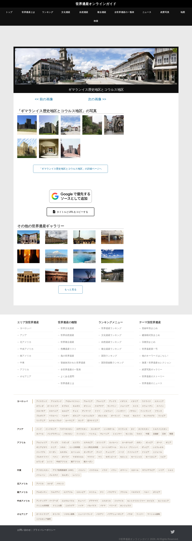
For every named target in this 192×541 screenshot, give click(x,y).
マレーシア (104, 434)
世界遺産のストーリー (153, 376)
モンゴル (129, 434)
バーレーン (40, 475)
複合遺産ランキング (111, 349)
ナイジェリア (133, 452)
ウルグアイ (55, 492)
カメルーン (113, 442)
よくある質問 (67, 376)
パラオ (130, 514)
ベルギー (65, 416)
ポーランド (115, 416)
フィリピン (80, 434)
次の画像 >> (97, 99)
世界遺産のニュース (152, 383)
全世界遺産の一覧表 (124, 12)
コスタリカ (106, 501)
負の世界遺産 (67, 355)
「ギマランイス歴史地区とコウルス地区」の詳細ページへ (70, 168)
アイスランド (41, 401)
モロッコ (123, 457)
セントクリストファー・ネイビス (140, 501)
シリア (161, 470)
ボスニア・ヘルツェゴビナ (83, 416)
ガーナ (159, 442)
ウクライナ (146, 401)
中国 (147, 434)
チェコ (75, 411)
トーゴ (121, 452)
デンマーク (86, 411)
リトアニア (40, 420)
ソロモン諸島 (69, 514)
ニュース (146, 12)
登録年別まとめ (150, 328)
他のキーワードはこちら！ (155, 355)
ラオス (139, 434)
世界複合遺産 (67, 342)
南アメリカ (25, 355)
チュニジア (110, 452)
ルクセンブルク (55, 420)
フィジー (140, 514)
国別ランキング (109, 355)
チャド (99, 452)
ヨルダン (65, 475)
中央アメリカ (26, 349)
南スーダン (88, 462)
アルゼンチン (41, 492)
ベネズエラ (135, 492)
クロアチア (99, 406)
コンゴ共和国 (74, 447)
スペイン (160, 406)
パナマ (102, 506)
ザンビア (145, 447)
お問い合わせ (24, 530)
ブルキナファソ (42, 457)
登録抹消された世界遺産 (73, 362)
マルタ (126, 416)
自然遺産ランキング (111, 342)
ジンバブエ (40, 452)
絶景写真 (164, 12)
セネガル (63, 452)
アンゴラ (54, 442)
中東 (22, 362)
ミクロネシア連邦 (43, 519)
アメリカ (40, 484)
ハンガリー (121, 411)
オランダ (40, 406)
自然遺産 (83, 12)
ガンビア (149, 442)
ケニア (53, 447)
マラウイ (90, 457)
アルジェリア (41, 442)
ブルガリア (40, 416)
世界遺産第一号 (150, 349)
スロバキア (40, 411)
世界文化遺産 (67, 328)
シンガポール (109, 429)
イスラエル (93, 470)
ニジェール (157, 452)
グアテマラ (93, 501)
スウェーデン (147, 406)
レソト (50, 462)
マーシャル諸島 (153, 514)
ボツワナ (65, 457)
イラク (104, 470)
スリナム (92, 492)
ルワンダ (40, 462)
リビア (163, 457)
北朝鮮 (155, 434)
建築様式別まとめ (151, 335)
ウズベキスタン (66, 429)
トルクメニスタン (160, 429)
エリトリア (100, 442)
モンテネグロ (149, 416)
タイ (133, 429)
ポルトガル (102, 416)
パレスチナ (53, 475)
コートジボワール (109, 447)
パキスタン (68, 434)
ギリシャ (87, 406)
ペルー (146, 492)
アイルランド (56, 401)
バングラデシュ (53, 434)
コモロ (62, 447)
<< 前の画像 (44, 99)
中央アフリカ (61, 462)
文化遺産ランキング (111, 335)
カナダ (50, 484)
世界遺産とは (28, 12)
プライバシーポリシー (44, 530)
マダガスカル (78, 457)
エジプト (76, 442)
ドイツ (97, 411)
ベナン (55, 457)
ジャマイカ (118, 501)
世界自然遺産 (67, 335)
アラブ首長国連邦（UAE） (64, 470)
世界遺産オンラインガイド (96, 4)
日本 (164, 434)
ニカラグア (69, 506)
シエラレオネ (158, 447)
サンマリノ (111, 406)
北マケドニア (92, 420)
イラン (114, 470)
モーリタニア (151, 457)
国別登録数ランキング (112, 362)
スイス (135, 406)
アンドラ (112, 401)
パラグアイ (111, 492)
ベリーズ (112, 506)
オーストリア (52, 406)
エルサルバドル (68, 501)
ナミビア (145, 452)
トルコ (170, 470)
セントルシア (163, 501)
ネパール (40, 434)
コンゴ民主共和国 (91, 447)
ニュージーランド (85, 514)
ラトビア (161, 416)
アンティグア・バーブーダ (47, 501)
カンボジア (95, 429)
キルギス (76, 406)
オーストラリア (42, 514)
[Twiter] (173, 532)
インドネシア (50, 429)
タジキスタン (143, 429)
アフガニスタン (42, 470)
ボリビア (156, 492)
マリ (100, 457)
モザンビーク (111, 457)
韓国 (171, 434)
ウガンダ (65, 442)
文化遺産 (65, 12)
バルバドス (91, 506)
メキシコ (60, 484)
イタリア (134, 401)
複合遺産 (101, 12)
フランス (158, 411)
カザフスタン (81, 429)
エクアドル (68, 492)
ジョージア (124, 406)
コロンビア (80, 492)
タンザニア (88, 452)
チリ (102, 492)
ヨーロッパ (25, 328)
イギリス (123, 401)
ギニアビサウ (41, 447)
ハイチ (81, 506)
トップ (9, 12)
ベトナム (92, 434)
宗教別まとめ (148, 342)
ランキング (47, 12)
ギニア (168, 442)
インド (39, 429)
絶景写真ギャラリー (152, 369)
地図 (183, 12)
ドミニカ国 (57, 506)
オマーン (124, 470)
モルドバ (136, 416)
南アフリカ (75, 462)
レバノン (76, 475)
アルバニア (88, 401)
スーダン (52, 452)
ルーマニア (69, 420)
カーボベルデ (127, 442)
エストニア (159, 401)
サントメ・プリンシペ (129, 447)
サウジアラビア (148, 470)
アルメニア (100, 401)
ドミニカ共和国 (42, 506)
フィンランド (145, 411)
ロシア (81, 420)
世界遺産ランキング (111, 328)
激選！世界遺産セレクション (156, 362)
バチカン (132, 411)
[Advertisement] (153, 142)
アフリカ (24, 369)
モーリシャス (136, 457)
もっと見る (70, 289)
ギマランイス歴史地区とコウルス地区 (96, 89)
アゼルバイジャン (72, 401)
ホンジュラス (125, 506)
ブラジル (123, 492)
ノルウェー (108, 411)
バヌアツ (100, 514)
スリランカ (122, 429)
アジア (23, 335)
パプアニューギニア (115, 514)
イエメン (82, 470)
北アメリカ (25, 342)
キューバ (81, 501)
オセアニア (25, 376)
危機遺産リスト (68, 349)
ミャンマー (117, 434)
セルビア (65, 411)
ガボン (139, 442)
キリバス (56, 514)
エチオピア (88, 442)
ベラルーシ (53, 416)
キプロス (65, 406)
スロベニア (53, 411)
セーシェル (75, 452)
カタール (134, 470)
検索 (96, 21)
